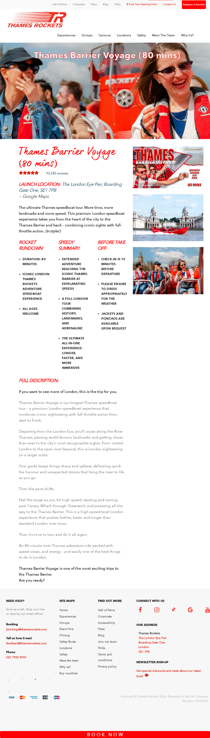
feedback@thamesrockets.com (26, 643)
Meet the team (69, 660)
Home (63, 610)
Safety (141, 35)
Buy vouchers (68, 673)
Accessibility (106, 622)
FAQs (118, 4)
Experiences (66, 35)
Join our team (107, 641)
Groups (87, 35)
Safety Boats (67, 641)
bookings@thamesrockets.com (26, 629)
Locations (124, 35)
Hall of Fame (59, 4)
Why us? (65, 666)
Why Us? (187, 35)
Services (105, 35)
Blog (105, 4)
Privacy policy (107, 666)
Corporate (79, 4)
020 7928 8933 (16, 657)
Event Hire (66, 629)
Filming (64, 635)
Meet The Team (163, 35)
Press (94, 4)
